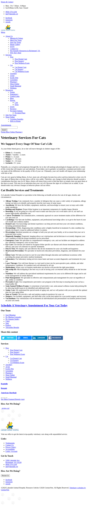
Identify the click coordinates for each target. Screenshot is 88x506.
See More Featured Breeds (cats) (13, 399)
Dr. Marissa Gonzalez (13, 317)
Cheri (8, 321)
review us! (5, 408)
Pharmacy (13, 82)
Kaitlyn (8, 325)
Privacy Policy (11, 447)
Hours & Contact (7, 2)
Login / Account (11, 451)
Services (9, 55)
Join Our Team (15, 42)
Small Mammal (15, 86)
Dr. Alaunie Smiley (12, 319)
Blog (12, 98)
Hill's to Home (15, 121)
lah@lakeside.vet (12, 14)
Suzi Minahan (11, 315)
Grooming (14, 80)
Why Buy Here (15, 53)
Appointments (6, 125)
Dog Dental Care (21, 59)
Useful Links (14, 96)
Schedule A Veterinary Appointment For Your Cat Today (34, 305)
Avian (12, 76)
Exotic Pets (14, 78)
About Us (9, 36)
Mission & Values (16, 38)
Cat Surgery (19, 69)
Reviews (13, 109)
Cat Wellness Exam (22, 71)
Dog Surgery (19, 61)
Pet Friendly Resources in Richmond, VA (25, 51)
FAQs (12, 47)
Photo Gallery (15, 44)
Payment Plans (20, 113)
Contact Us (14, 49)
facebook (9, 18)
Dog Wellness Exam (22, 63)
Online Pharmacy (16, 132)
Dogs (17, 105)
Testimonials (10, 443)
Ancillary (13, 74)
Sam (7, 323)
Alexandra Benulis (12, 327)
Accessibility (10, 449)
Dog (11, 57)
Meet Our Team (16, 40)
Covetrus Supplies (16, 119)
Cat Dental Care (20, 67)
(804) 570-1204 (11, 12)
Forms (12, 92)
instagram (9, 20)
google (8, 22)
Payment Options (16, 111)
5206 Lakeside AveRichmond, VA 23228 (13, 461)
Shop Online (14, 84)
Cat (11, 65)
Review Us (5, 476)
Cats (16, 103)
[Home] (8, 30)
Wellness (13, 88)
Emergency (14, 94)
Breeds (12, 100)
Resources (9, 90)
